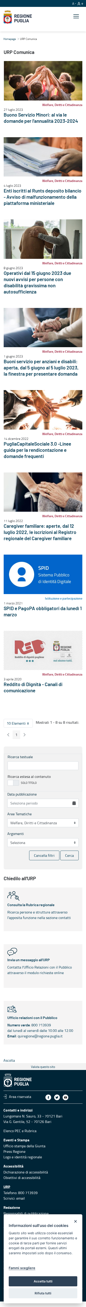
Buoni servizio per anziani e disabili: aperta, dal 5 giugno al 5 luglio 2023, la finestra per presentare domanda (41, 368)
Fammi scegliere (22, 1268)
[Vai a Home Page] (18, 17)
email (20, 1198)
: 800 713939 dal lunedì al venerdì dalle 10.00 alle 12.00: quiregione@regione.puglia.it (40, 1027)
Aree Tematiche (19, 813)
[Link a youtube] (65, 1097)
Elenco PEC (12, 1130)
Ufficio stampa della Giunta (24, 1145)
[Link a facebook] (48, 1097)
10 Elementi (20, 724)
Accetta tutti (43, 1281)
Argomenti (15, 833)
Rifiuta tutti (43, 1293)
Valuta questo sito (43, 1066)
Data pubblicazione (22, 794)
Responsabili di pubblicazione (26, 1213)
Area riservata (20, 1097)
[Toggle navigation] (76, 16)
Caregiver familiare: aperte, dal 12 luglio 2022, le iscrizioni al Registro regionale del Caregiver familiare (40, 532)
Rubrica (30, 1130)
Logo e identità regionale (22, 1156)
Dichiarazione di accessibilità (25, 1172)
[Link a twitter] (57, 1097)
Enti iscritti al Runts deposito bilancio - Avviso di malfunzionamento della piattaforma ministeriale (42, 197)
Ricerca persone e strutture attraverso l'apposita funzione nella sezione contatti (39, 911)
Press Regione (14, 1151)
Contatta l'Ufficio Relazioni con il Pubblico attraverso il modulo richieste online (39, 966)
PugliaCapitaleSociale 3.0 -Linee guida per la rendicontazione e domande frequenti (37, 450)
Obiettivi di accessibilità (21, 1177)
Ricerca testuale (20, 756)
